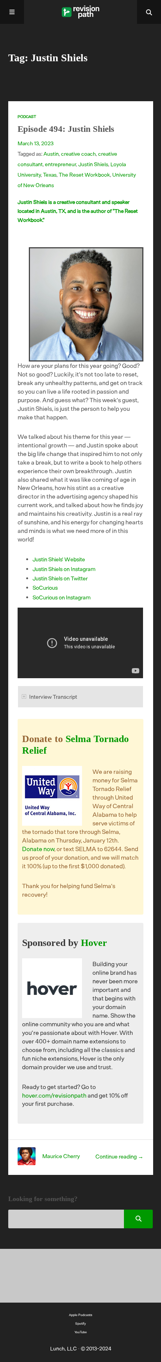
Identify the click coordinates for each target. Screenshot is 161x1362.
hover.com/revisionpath (54, 1095)
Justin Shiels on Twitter (60, 578)
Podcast (27, 116)
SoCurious (45, 587)
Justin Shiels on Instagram (64, 568)
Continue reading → (119, 1156)
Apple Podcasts (80, 1315)
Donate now (38, 848)
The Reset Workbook (84, 174)
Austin (51, 154)
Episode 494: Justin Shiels (66, 129)
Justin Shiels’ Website (59, 559)
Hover (94, 942)
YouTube (81, 1332)
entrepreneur (60, 164)
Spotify (80, 1323)
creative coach (78, 154)
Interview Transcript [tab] (53, 696)
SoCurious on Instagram (62, 597)
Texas (50, 174)
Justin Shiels (93, 164)
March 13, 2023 (36, 143)
